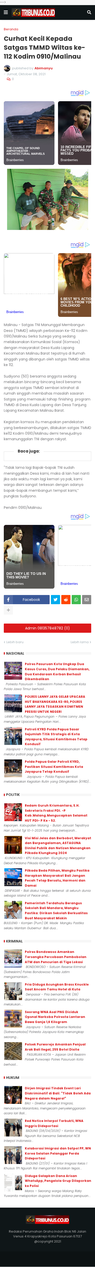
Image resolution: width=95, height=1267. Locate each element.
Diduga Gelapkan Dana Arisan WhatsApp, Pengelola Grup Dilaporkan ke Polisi (58, 1181)
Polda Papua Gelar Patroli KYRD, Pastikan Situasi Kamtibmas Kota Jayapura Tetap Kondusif (54, 766)
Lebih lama (80, 642)
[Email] (86, 599)
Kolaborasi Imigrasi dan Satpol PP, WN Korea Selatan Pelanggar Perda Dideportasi (58, 1153)
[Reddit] (65, 599)
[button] (6, 12)
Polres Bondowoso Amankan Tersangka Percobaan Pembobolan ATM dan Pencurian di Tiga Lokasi (55, 957)
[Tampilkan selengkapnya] (8, 610)
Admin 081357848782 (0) (47, 628)
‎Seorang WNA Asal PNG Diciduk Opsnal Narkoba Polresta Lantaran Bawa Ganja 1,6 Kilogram (55, 1017)
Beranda (11, 29)
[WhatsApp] (76, 599)
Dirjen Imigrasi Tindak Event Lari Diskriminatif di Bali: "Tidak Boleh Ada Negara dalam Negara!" (58, 1093)
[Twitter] (55, 599)
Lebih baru (15, 642)
